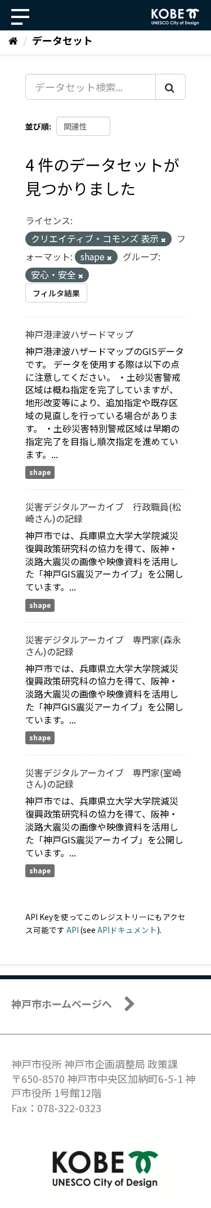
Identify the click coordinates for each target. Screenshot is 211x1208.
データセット (62, 40)
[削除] (163, 239)
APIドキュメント (127, 929)
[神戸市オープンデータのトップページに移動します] (175, 16)
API (72, 929)
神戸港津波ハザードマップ (79, 334)
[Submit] (170, 87)
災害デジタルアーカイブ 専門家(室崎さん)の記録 (103, 778)
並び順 (37, 126)
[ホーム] (13, 40)
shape (40, 472)
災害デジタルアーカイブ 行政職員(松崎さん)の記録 (103, 512)
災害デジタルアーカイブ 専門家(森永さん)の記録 (103, 645)
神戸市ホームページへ (61, 1003)
